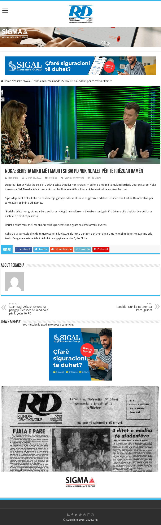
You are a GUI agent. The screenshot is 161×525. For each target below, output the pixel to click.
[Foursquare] (88, 514)
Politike (17, 81)
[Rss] (68, 514)
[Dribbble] (84, 514)
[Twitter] (76, 514)
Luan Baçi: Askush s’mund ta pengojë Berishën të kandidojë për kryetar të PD (28, 308)
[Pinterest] (80, 514)
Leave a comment (74, 177)
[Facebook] (72, 514)
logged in (44, 324)
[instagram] (92, 514)
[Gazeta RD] (80, 13)
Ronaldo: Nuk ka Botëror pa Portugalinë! (134, 307)
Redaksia (13, 177)
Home (7, 81)
